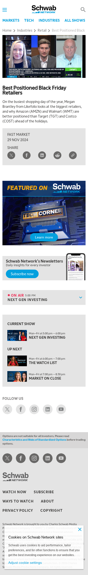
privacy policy (17, 510)
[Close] (80, 529)
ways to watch (17, 501)
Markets (10, 20)
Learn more (44, 237)
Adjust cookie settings (25, 563)
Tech (29, 20)
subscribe (44, 492)
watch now (14, 492)
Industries (49, 20)
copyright (51, 510)
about (47, 501)
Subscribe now (22, 274)
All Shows (75, 20)
